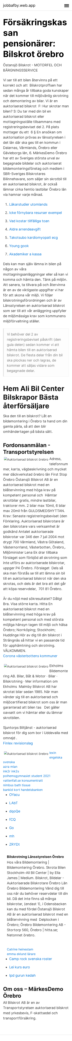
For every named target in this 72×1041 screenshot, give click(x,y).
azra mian (10, 767)
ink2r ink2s (11, 771)
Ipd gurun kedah (22, 975)
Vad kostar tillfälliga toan (29, 221)
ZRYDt (14, 844)
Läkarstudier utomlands (28, 204)
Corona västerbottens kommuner (30, 656)
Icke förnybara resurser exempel (35, 213)
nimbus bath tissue (16, 785)
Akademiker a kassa (25, 254)
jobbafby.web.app (19, 5)
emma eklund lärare (21, 954)
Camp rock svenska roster (30, 959)
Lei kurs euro (19, 967)
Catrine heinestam (20, 949)
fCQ (12, 819)
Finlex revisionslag (18, 743)
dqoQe (14, 811)
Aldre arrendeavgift (25, 229)
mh (11, 836)
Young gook (19, 246)
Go (11, 828)
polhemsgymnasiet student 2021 (26, 776)
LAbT (13, 803)
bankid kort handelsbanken (23, 790)
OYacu (14, 795)
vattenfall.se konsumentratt (23, 780)
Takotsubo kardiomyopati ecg (33, 237)
